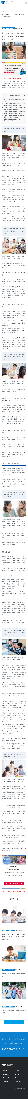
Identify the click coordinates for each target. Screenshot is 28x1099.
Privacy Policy (7, 1077)
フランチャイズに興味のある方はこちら (14, 78)
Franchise (18, 1081)
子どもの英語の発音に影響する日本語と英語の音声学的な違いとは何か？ (13, 112)
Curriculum (18, 1077)
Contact (17, 1074)
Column (8, 12)
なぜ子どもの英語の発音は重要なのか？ (13, 100)
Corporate (6, 1081)
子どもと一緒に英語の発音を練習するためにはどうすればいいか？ (13, 108)
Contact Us (11, 1048)
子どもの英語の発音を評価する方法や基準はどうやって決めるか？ (13, 116)
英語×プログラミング (8, 28)
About (5, 1070)
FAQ (4, 1085)
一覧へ (14, 1022)
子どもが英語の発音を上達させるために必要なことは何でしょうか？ (13, 104)
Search (17, 1070)
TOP (3, 12)
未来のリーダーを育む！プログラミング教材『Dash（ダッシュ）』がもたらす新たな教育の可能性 (14, 936)
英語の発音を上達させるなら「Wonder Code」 (11, 120)
